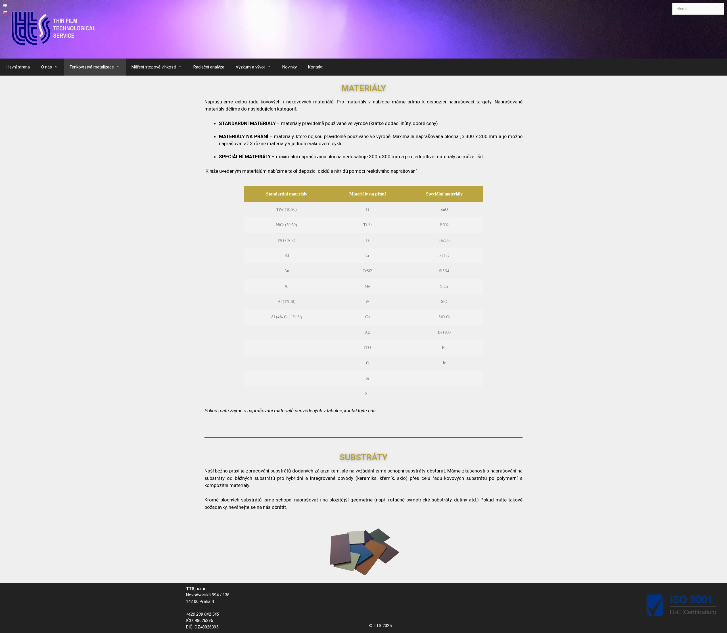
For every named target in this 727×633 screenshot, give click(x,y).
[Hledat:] (698, 9)
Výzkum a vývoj (250, 67)
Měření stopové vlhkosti (153, 67)
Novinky (289, 67)
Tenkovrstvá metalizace (92, 67)
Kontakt (315, 67)
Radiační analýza (208, 67)
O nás (46, 67)
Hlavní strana (18, 67)
